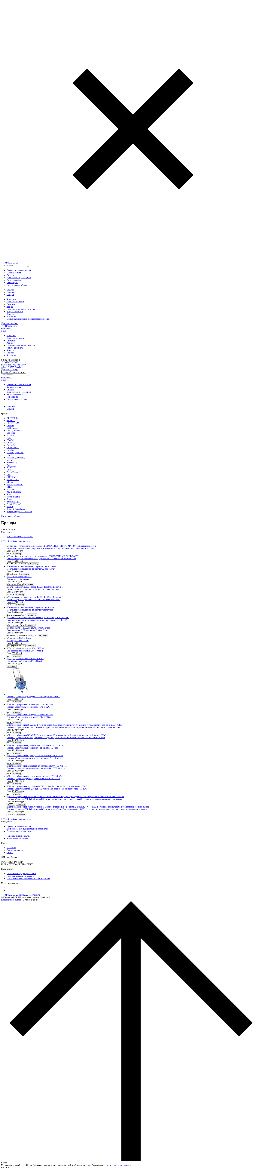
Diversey (10, 425)
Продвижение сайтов (11, 900)
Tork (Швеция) (13, 472)
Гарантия (11, 304)
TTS (9, 474)
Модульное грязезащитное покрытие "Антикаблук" (31, 569)
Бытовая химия (14, 273)
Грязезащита (12, 282)
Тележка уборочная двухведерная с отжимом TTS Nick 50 (33, 778)
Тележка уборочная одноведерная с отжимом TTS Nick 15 (34, 748)
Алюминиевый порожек (18, 579)
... (10, 541)
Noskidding (12, 462)
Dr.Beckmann (13, 428)
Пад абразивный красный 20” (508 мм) (25, 651)
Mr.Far (9, 460)
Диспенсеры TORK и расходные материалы (27, 829)
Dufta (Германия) (14, 430)
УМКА (10, 506)
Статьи (10, 852)
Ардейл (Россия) (14, 492)
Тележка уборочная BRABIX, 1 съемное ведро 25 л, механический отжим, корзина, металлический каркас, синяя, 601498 (63, 727)
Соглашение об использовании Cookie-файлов (28, 878)
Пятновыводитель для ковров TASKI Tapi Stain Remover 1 (33, 589)
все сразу (18, 541)
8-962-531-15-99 (18, 365)
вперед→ (27, 541)
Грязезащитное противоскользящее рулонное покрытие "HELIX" (37, 620)
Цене (20, 536)
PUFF (9, 465)
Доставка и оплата (15, 301)
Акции (10, 306)
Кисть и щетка (13, 497)
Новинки (11, 292)
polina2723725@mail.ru (11, 367)
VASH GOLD (13, 479)
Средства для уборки (11, 516)
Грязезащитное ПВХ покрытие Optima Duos (27, 630)
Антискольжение (15, 280)
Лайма (10, 499)
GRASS (10, 443)
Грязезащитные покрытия (18, 836)
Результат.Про (13, 501)
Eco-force (11, 433)
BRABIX (11, 420)
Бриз (9, 494)
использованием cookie (120, 1165)
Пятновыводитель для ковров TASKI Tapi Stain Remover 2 (33, 599)
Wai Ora (10, 489)
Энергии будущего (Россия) (19, 511)
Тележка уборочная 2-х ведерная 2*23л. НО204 (28, 717)
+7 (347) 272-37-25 (9, 263)
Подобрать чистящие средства (21, 309)
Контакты (11, 316)
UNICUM (11, 477)
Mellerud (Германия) (16, 457)
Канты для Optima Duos (18, 640)
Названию (28, 536)
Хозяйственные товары (17, 838)
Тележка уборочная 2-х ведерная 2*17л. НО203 (28, 707)
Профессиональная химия (19, 270)
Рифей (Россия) (14, 504)
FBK (9, 438)
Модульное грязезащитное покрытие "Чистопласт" (30, 610)
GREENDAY (13, 447)
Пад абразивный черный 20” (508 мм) (24, 661)
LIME (9, 455)
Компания (11, 299)
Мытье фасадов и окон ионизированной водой (28, 319)
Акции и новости (15, 850)
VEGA (10, 482)
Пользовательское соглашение (21, 876)
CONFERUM (13, 423)
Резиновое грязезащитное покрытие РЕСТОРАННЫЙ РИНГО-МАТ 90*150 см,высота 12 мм (50, 548)
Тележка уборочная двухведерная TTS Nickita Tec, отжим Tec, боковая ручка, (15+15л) (47, 789)
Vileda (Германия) (15, 484)
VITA (9, 487)
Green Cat (11, 445)
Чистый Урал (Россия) (17, 509)
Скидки (10, 294)
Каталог (10, 314)
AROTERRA (13, 418)
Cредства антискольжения (19, 831)
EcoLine (10, 435)
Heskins (10, 450)
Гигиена (10, 275)
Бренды (10, 289)
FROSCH (11, 440)
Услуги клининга (15, 311)
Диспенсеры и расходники (19, 277)
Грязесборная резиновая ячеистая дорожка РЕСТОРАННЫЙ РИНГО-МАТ (41, 558)
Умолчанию (12, 536)
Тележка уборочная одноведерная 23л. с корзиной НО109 (33, 696)
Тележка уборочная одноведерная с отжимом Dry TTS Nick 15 (36, 768)
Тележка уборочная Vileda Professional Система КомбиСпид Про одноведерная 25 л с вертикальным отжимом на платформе (64, 799)
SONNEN (11, 467)
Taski (9, 470)
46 (12, 541)
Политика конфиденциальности (21, 873)
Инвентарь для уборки (17, 285)
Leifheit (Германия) (15, 452)
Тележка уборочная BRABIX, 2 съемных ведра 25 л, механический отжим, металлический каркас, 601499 (56, 737)
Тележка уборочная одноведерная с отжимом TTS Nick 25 (34, 758)
